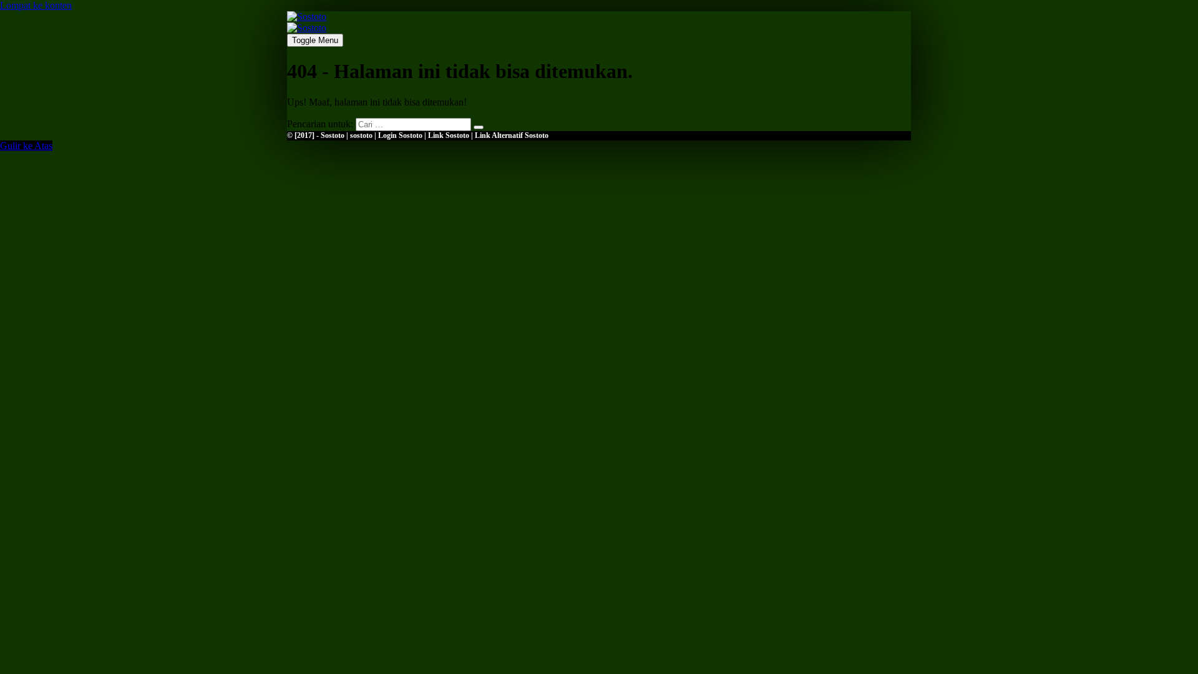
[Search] (479, 127)
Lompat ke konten (36, 5)
